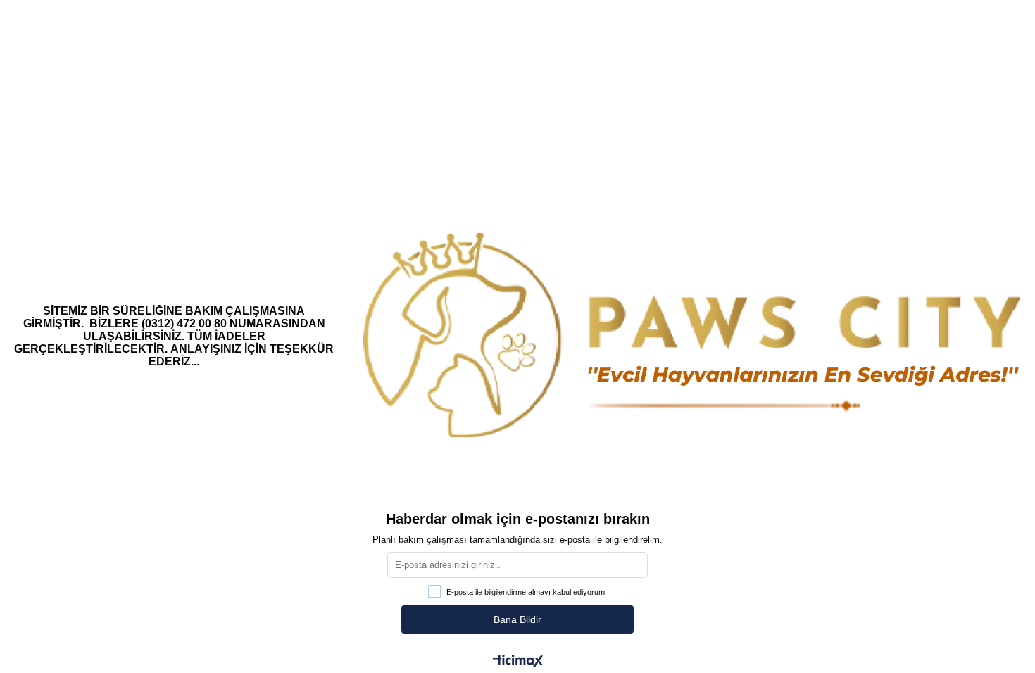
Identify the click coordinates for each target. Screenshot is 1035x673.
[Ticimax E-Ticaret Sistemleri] (518, 662)
